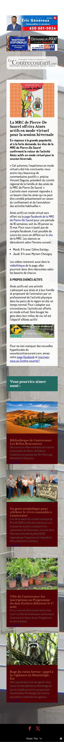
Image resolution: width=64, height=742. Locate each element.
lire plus (14, 462)
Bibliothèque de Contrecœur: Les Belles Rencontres (31, 442)
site (50, 235)
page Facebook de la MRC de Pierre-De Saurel (32, 218)
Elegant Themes (29, 734)
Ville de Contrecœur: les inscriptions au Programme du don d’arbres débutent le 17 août (32, 601)
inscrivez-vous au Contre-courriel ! (30, 359)
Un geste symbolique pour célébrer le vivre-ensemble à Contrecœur (31, 512)
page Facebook (25, 357)
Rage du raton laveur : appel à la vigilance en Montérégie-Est (31, 675)
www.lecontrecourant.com (25, 353)
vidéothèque (17, 265)
